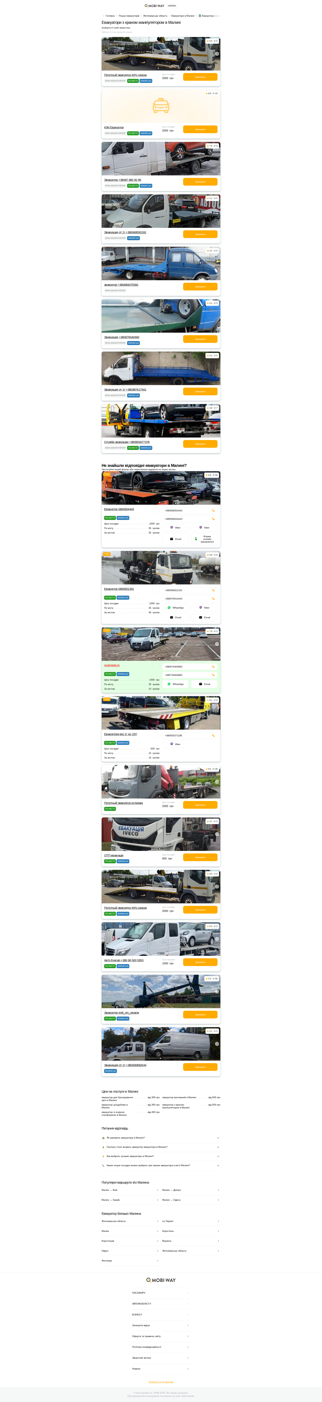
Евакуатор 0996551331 (119, 589)
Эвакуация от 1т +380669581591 (125, 232)
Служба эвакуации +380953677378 (126, 442)
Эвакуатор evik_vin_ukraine (121, 1012)
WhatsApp (178, 607)
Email (178, 539)
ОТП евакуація (113, 855)
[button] (158, 68)
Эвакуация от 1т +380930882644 (125, 1065)
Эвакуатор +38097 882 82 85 (122, 180)
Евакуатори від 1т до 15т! (120, 734)
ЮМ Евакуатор (114, 127)
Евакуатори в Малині (182, 15)
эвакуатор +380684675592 (121, 284)
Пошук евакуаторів (129, 15)
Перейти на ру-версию (161, 1382)
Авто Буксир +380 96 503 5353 (123, 960)
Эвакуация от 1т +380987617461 (125, 389)
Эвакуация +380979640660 (121, 337)
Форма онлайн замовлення (207, 539)
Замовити (200, 77)
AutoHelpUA (112, 665)
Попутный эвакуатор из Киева (123, 803)
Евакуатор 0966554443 (119, 509)
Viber (177, 527)
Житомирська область (155, 15)
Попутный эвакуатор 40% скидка (125, 75)
